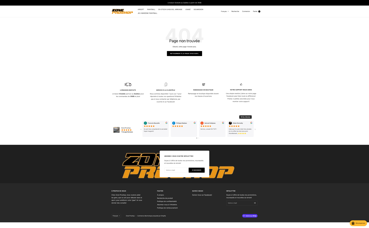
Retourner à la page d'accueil (184, 53)
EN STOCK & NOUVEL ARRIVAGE (170, 9)
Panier (256, 11)
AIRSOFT (141, 9)
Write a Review (245, 117)
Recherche (235, 11)
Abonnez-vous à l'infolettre (167, 205)
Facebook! (208, 195)
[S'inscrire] (255, 203)
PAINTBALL (151, 9)
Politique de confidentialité (167, 201)
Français (224, 11)
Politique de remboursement (167, 208)
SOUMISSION (198, 9)
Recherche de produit (165, 198)
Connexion (246, 11)
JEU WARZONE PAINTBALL (147, 13)
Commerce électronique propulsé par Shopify (151, 216)
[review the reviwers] (166, 123)
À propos (160, 195)
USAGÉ (188, 9)
